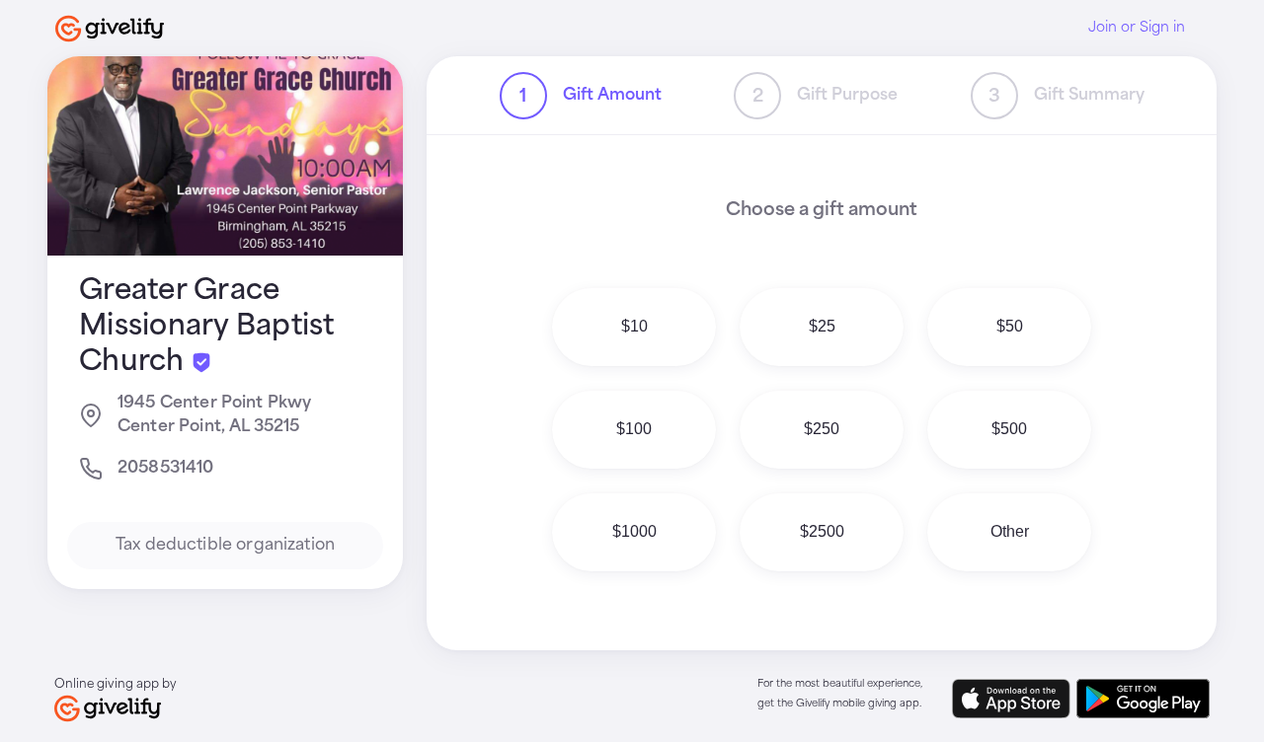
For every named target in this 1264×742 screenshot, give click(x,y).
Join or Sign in (1136, 28)
